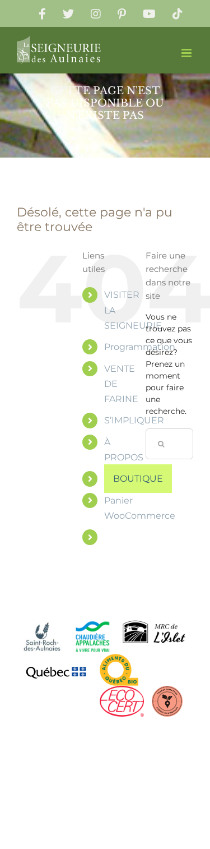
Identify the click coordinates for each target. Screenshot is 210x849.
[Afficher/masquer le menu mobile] (187, 53)
